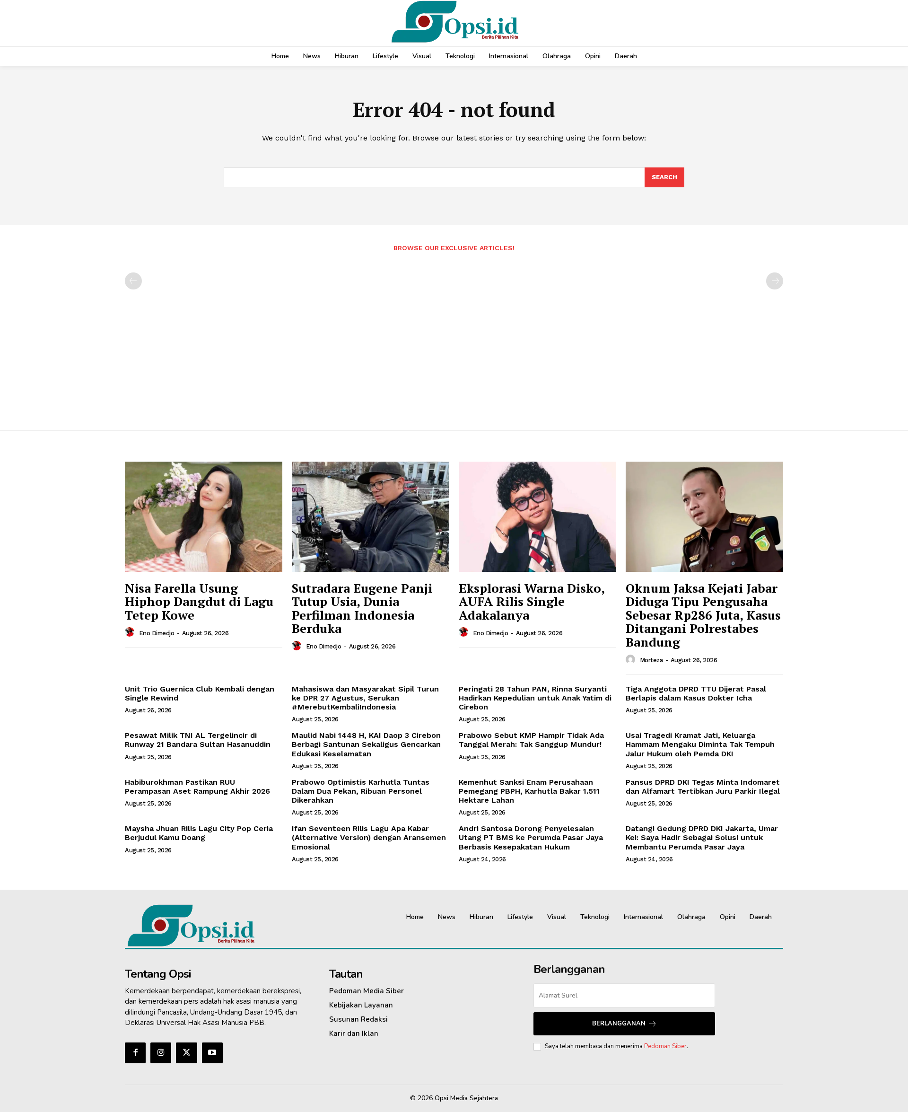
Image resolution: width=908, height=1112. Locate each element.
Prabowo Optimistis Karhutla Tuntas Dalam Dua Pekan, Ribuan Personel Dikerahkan (360, 791)
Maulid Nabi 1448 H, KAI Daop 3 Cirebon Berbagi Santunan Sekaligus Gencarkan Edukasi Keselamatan (366, 744)
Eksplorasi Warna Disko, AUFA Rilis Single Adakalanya (532, 601)
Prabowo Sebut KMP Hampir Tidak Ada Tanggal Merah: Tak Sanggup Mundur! (531, 740)
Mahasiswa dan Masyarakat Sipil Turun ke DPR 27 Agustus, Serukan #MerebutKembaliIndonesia (365, 697)
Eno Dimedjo (157, 633)
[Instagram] (160, 1052)
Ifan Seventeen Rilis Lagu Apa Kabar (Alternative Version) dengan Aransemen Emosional (369, 837)
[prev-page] (133, 280)
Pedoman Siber (665, 1046)
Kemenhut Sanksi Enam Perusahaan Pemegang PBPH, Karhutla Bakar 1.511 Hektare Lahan (529, 791)
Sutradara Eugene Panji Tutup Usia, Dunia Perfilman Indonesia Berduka (362, 608)
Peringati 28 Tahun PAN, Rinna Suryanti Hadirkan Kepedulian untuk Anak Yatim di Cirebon (535, 697)
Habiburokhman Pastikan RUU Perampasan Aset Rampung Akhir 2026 (197, 787)
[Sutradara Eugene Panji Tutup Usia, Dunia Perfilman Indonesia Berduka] (370, 517)
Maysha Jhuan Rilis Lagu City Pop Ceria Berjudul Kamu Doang (199, 833)
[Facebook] (135, 1052)
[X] (186, 1052)
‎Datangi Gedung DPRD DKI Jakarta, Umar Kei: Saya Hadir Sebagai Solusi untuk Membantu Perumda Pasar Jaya (702, 837)
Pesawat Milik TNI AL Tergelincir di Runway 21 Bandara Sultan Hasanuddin (198, 740)
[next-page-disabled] (774, 280)
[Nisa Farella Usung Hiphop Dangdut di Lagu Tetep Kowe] (203, 517)
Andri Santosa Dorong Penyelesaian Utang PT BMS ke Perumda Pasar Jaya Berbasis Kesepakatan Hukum (531, 837)
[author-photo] (131, 632)
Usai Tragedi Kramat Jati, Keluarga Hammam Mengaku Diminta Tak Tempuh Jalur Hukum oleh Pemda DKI (700, 744)
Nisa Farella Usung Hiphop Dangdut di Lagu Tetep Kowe (199, 601)
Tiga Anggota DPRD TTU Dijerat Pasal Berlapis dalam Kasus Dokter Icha (696, 693)
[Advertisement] (454, 336)
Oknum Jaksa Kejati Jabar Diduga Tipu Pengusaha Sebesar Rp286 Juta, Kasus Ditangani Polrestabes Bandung (703, 615)
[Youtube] (212, 1052)
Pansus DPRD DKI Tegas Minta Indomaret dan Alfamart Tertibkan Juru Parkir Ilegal (703, 787)
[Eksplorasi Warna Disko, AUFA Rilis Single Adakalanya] (537, 517)
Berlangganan (619, 1023)
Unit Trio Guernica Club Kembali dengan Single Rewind (199, 693)
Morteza (651, 660)
